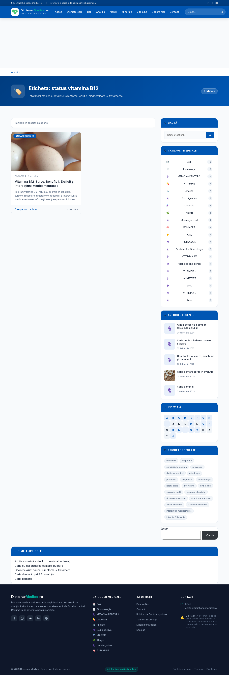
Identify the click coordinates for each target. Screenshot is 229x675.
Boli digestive (188, 198)
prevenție (171, 479)
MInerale (188, 205)
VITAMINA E (188, 271)
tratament (171, 460)
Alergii (113, 11)
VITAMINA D (188, 292)
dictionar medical (175, 473)
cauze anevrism (174, 504)
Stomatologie (74, 11)
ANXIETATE (188, 278)
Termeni (198, 669)
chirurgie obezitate (196, 492)
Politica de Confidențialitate (151, 614)
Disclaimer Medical (146, 624)
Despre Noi (158, 11)
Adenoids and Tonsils (188, 263)
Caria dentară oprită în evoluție (34, 574)
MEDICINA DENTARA (188, 176)
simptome (187, 460)
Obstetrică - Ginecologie (188, 249)
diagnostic (187, 479)
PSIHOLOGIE (188, 241)
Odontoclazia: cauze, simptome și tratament (42, 570)
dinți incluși (205, 485)
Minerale (127, 11)
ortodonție (194, 473)
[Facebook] (208, 3)
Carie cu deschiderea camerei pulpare (39, 565)
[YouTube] (216, 3)
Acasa (58, 11)
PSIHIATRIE (188, 227)
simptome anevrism (201, 498)
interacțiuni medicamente (179, 511)
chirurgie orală (173, 492)
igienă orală (172, 485)
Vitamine (142, 11)
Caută (164, 529)
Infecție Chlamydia (175, 517)
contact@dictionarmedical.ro (201, 608)
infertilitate (189, 485)
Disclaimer (212, 669)
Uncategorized (188, 220)
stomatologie (204, 479)
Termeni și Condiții (146, 619)
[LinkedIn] (38, 618)
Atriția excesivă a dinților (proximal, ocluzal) (42, 561)
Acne (188, 300)
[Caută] (222, 12)
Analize (100, 11)
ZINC (188, 285)
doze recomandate (176, 498)
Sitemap (140, 629)
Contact (174, 11)
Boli (89, 11)
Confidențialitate (182, 669)
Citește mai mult (24, 209)
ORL (188, 234)
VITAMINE (188, 183)
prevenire (197, 467)
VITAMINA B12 (188, 256)
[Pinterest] (46, 618)
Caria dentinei (23, 578)
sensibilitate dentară (176, 467)
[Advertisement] (114, 43)
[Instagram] (212, 3)
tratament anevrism (197, 504)
